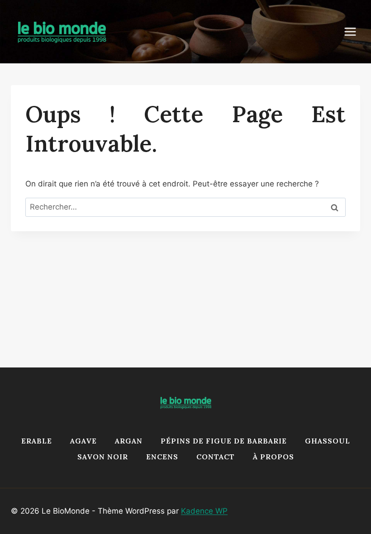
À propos (273, 456)
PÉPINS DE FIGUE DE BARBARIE (224, 440)
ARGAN (129, 440)
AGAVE (83, 440)
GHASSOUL (327, 440)
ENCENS (162, 456)
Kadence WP (204, 510)
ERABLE (36, 440)
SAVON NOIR (102, 456)
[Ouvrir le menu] (355, 31)
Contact (215, 456)
